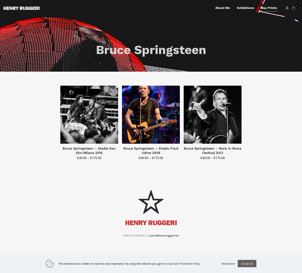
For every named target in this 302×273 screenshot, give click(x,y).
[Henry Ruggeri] (21, 8)
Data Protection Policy (186, 263)
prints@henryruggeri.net (164, 235)
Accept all (247, 263)
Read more (228, 263)
